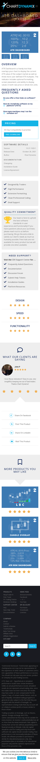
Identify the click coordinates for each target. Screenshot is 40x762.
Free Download (13, 134)
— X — (22, 599)
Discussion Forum (15, 273)
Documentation (15, 268)
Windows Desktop (9, 602)
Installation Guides (16, 282)
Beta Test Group (9, 631)
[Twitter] (12, 654)
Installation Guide (10, 167)
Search (32, 646)
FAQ (4, 607)
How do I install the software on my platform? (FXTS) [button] (18, 105)
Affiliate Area (8, 633)
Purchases (23, 607)
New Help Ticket (9, 610)
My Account (25, 605)
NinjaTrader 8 (8, 595)
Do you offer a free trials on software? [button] (19, 98)
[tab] (20, 98)
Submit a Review (9, 626)
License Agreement (11, 170)
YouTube (23, 602)
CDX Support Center (21, 259)
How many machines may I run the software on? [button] (17, 112)
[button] (35, 42)
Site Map (6, 639)
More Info (32, 758)
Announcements (26, 595)
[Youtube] (18, 654)
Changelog (8, 163)
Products (7, 592)
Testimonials (8, 629)
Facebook (23, 597)
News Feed (24, 592)
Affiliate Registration (10, 636)
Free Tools (7, 597)
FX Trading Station (10, 599)
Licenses (23, 612)
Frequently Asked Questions (20, 264)
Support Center (10, 605)
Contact (6, 624)
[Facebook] (6, 654)
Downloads (24, 610)
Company (7, 619)
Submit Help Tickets (16, 277)
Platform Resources (16, 286)
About (5, 621)
